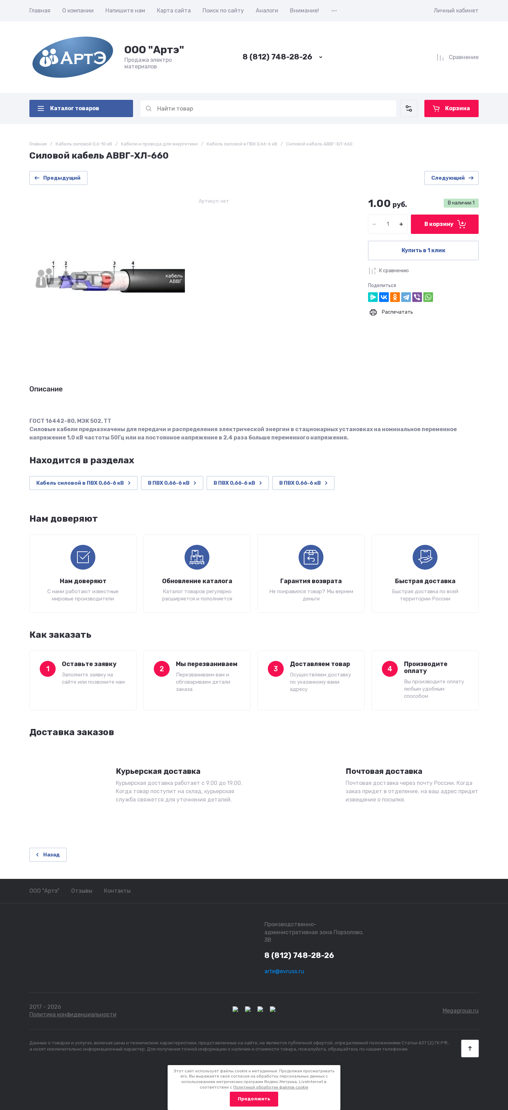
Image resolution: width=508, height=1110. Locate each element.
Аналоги (267, 10)
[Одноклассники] (395, 297)
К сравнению (394, 271)
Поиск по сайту (223, 10)
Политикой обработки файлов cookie (270, 1087)
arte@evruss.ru (284, 971)
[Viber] (417, 297)
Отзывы (81, 891)
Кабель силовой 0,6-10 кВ (84, 143)
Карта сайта (174, 10)
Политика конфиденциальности (72, 1014)
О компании (78, 10)
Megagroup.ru (461, 1010)
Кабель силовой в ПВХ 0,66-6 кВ (242, 143)
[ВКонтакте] (384, 297)
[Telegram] (406, 297)
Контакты (117, 891)
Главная (39, 10)
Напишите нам (125, 10)
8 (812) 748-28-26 (277, 56)
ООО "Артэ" (154, 50)
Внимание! (304, 10)
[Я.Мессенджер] (373, 297)
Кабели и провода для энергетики (159, 143)
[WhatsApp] (428, 297)
